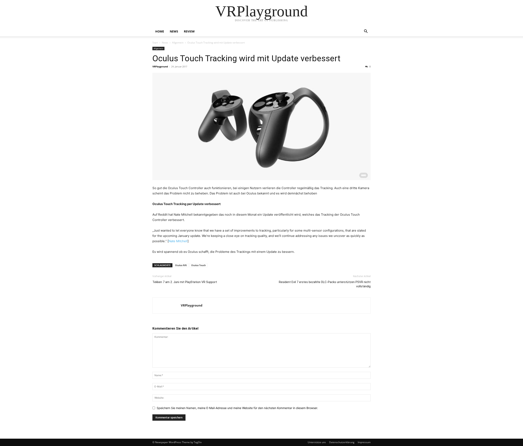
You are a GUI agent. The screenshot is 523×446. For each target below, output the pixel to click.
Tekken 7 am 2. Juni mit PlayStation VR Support (184, 282)
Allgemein (177, 42)
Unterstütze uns (317, 442)
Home (159, 31)
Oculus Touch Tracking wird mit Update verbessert (246, 58)
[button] (366, 32)
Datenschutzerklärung (341, 442)
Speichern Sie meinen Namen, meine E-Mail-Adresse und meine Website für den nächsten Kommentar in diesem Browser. (237, 408)
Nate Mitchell (178, 241)
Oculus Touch (198, 265)
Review (189, 31)
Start (155, 42)
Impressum (364, 442)
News (174, 31)
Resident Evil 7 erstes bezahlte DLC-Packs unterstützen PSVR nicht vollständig (325, 284)
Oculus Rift (181, 265)
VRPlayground (160, 66)
